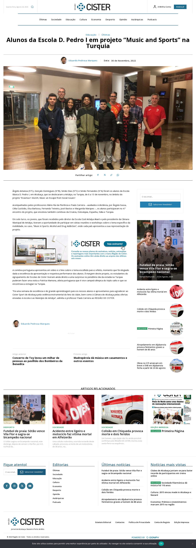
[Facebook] (98, 175)
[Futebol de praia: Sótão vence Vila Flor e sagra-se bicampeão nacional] (160, 250)
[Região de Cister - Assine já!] (71, 250)
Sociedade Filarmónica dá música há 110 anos (169, 484)
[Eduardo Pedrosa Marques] (64, 60)
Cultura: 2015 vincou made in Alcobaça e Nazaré (171, 493)
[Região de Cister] (91, 7)
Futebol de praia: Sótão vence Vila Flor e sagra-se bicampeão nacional (158, 268)
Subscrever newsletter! (34, 472)
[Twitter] (104, 175)
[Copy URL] (111, 175)
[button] (32, 6)
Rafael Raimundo (147, 276)
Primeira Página (155, 328)
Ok (161, 543)
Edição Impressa (159, 427)
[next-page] (178, 225)
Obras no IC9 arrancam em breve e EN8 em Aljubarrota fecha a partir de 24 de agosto (151, 365)
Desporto (8, 427)
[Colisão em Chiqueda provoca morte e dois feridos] (177, 310)
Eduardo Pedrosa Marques (83, 60)
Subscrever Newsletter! (162, 204)
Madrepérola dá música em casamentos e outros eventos (100, 359)
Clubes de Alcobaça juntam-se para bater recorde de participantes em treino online (171, 473)
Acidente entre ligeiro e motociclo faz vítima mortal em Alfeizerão (152, 292)
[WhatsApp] (118, 175)
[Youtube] (30, 486)
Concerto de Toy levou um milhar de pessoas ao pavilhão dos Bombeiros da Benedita (37, 361)
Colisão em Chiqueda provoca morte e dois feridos (151, 310)
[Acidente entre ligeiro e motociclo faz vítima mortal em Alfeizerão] (177, 292)
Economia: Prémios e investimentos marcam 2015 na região (168, 503)
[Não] (192, 543)
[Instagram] (14, 486)
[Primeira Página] (177, 329)
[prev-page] (173, 225)
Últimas (106, 34)
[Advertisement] (71, 341)
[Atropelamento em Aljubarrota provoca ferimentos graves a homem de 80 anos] (177, 347)
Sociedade (58, 427)
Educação (91, 34)
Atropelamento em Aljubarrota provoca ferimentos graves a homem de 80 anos (151, 347)
